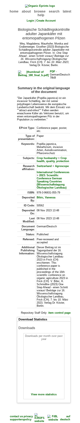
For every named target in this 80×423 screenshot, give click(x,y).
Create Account (46, 20)
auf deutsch (65, 418)
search (54, 11)
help (41, 15)
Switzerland (44, 166)
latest (67, 11)
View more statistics (44, 394)
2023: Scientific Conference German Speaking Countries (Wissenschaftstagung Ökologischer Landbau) (51, 181)
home (14, 11)
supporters (17, 419)
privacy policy (28, 418)
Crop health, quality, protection (53, 160)
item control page (59, 312)
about (26, 11)
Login (30, 20)
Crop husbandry (47, 158)
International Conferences (53, 172)
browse (40, 11)
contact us (16, 416)
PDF (52, 71)
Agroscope (62, 166)
